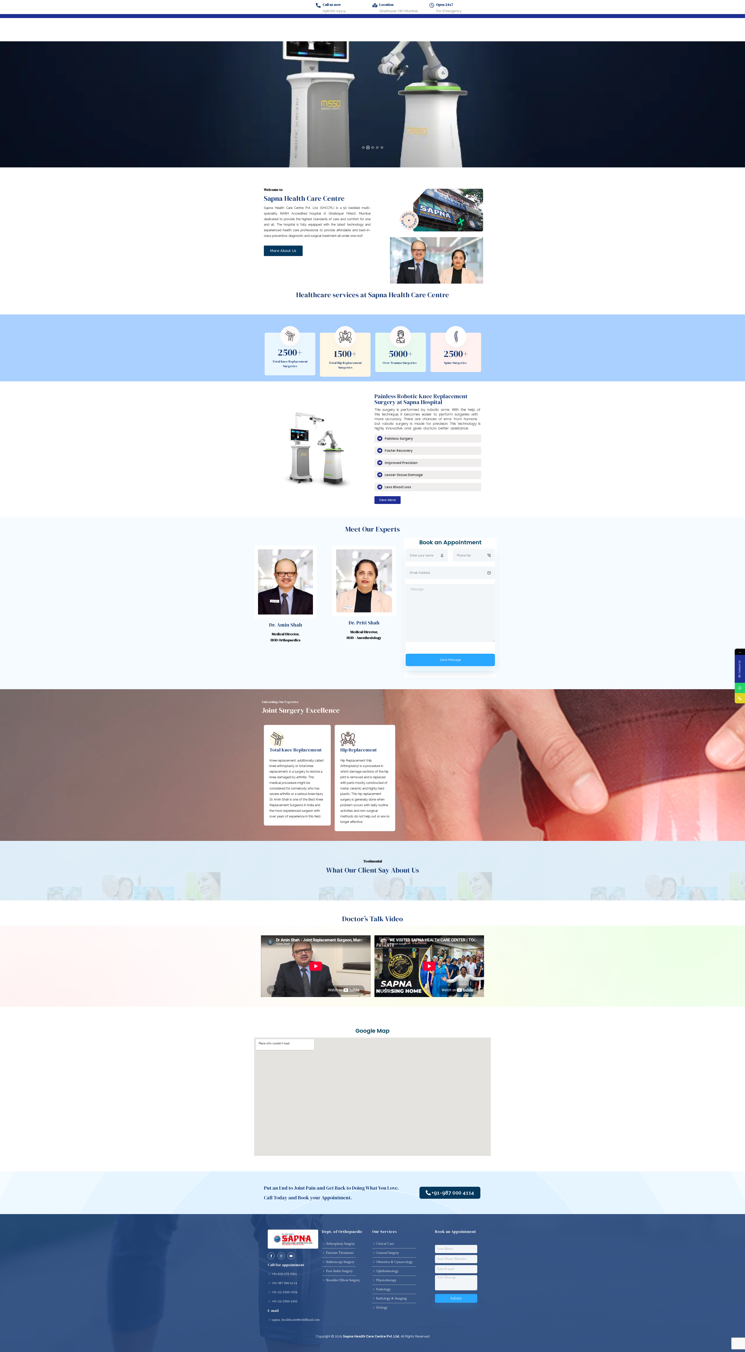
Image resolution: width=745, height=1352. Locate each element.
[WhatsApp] (740, 688)
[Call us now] (318, 5)
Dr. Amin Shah (285, 624)
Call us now (332, 4)
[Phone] (740, 698)
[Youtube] (291, 1255)
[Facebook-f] (271, 1255)
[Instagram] (281, 1255)
